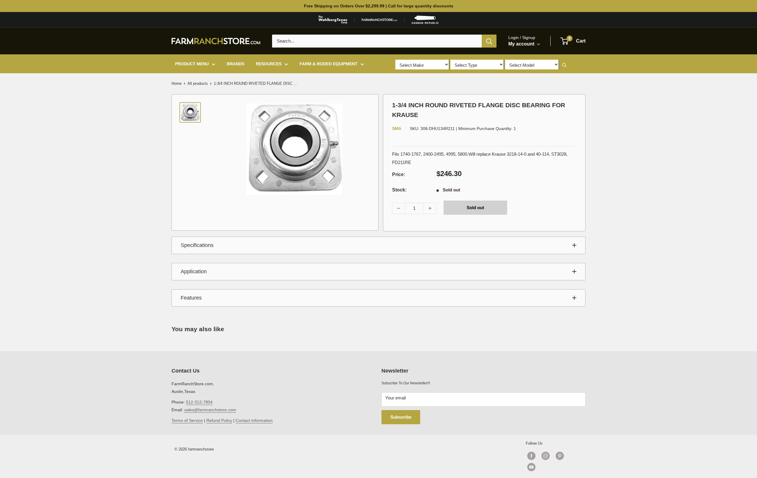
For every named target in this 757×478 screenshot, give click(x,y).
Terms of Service (187, 420)
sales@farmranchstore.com (210, 409)
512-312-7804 (199, 402)
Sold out (475, 207)
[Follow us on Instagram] (545, 456)
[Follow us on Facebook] (531, 456)
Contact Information (254, 420)
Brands (235, 63)
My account (522, 43)
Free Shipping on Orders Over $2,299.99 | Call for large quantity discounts (378, 6)
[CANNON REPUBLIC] (425, 20)
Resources (269, 63)
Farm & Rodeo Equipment (329, 63)
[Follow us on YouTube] (552, 467)
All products (197, 83)
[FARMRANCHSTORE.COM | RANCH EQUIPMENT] (379, 20)
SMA (396, 128)
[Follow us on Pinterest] (560, 456)
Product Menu (192, 63)
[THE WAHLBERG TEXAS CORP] (332, 20)
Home (177, 83)
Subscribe (400, 417)
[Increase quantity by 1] (430, 208)
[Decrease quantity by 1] (398, 208)
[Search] (489, 41)
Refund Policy (219, 420)
